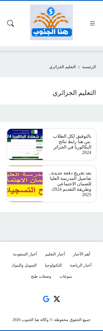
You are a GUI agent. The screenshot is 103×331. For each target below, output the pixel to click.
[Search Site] (10, 23)
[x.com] (57, 299)
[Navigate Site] (92, 23)
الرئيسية (89, 67)
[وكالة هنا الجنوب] (51, 22)
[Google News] (46, 299)
